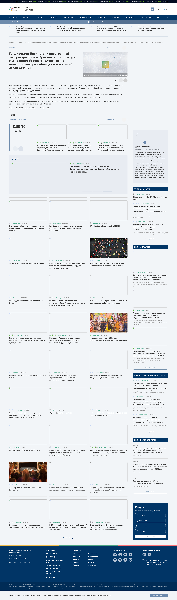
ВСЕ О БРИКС (51, 554)
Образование (93, 557)
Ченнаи (142, 531)
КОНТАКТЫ (51, 577)
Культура (22, 119)
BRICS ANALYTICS (53, 568)
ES (30, 562)
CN (20, 562)
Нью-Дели (143, 520)
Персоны (76, 565)
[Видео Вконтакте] (125, 560)
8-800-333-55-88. (95, 586)
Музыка (91, 562)
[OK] (120, 554)
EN (15, 562)
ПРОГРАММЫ (51, 557)
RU (10, 562)
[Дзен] (130, 554)
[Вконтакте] (115, 554)
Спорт (90, 559)
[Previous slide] (121, 80)
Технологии (77, 557)
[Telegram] (120, 560)
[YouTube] (125, 554)
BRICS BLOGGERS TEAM (53, 573)
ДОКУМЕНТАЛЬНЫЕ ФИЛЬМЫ (54, 561)
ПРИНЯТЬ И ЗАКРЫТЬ (159, 595)
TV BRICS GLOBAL (53, 565)
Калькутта (143, 526)
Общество (77, 554)
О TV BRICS (50, 550)
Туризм (76, 559)
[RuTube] (115, 560)
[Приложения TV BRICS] (144, 554)
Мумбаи (142, 515)
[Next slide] (20, 148)
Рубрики (77, 550)
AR (34, 562)
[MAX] (130, 560)
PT (25, 562)
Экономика (92, 554)
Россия (13, 119)
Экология (92, 565)
